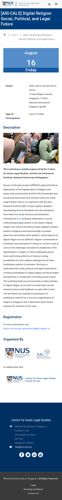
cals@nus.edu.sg (23, 447)
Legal (33, 485)
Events (14, 35)
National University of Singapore (22, 478)
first (19, 218)
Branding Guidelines (33, 489)
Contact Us (33, 493)
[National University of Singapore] (7, 4)
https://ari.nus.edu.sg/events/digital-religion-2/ (27, 328)
